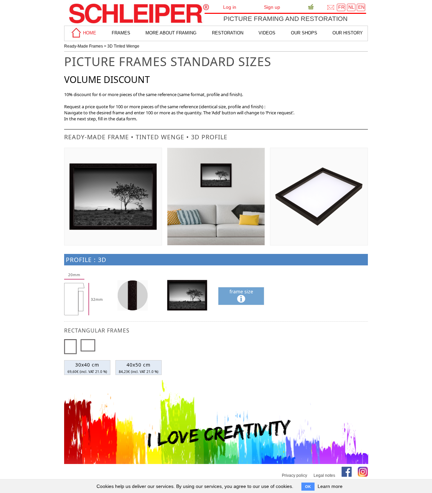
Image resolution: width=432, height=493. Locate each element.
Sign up (272, 7)
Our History (347, 32)
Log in (229, 7)
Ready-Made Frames (83, 46)
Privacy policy (294, 475)
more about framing (170, 32)
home (89, 32)
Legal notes (324, 475)
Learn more (330, 486)
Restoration (227, 32)
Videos (267, 32)
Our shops (304, 32)
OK (308, 487)
